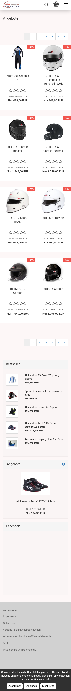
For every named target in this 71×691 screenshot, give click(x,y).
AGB (5, 642)
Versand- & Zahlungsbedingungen (22, 629)
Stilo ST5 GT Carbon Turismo (53, 148)
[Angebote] (63, 464)
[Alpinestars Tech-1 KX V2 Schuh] (35, 483)
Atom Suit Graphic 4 (18, 77)
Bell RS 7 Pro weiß (53, 217)
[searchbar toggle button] (46, 5)
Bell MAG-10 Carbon (17, 290)
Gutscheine (9, 623)
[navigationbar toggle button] (66, 5)
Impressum (9, 616)
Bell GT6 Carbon (53, 288)
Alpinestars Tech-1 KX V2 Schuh (35, 501)
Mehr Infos (48, 685)
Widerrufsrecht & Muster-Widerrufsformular (27, 636)
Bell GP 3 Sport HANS (18, 219)
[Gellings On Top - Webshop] (10, 5)
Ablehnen (31, 685)
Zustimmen (14, 685)
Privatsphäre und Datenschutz (19, 649)
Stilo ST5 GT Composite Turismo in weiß (53, 79)
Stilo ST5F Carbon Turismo (18, 148)
